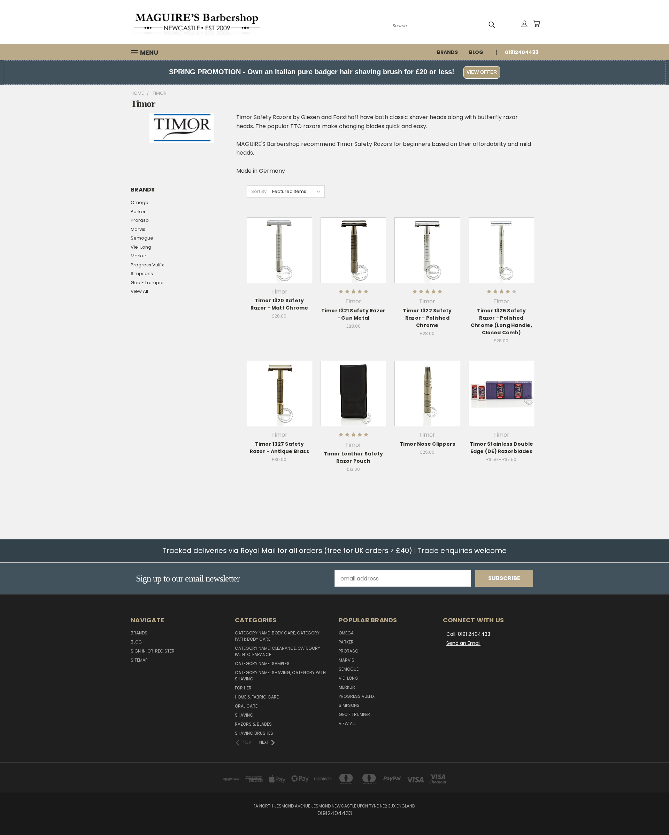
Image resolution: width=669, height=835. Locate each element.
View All (139, 291)
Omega (139, 202)
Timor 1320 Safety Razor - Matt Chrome (279, 304)
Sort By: (259, 191)
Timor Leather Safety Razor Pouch (353, 457)
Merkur (138, 255)
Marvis (138, 229)
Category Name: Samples (262, 663)
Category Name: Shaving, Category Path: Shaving (281, 676)
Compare (277, 249)
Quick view (279, 234)
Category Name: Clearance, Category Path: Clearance (277, 651)
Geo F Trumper (147, 282)
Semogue (142, 238)
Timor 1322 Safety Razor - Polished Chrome (427, 318)
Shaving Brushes (254, 733)
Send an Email (463, 643)
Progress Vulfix (147, 265)
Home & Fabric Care (257, 697)
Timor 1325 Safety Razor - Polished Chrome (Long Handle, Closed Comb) (501, 321)
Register (165, 651)
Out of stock (279, 263)
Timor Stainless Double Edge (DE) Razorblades (501, 447)
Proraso (140, 220)
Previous (649, 813)
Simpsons (142, 273)
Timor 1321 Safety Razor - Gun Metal (353, 314)
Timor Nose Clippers (427, 443)
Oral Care (246, 706)
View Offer (482, 72)
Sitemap (139, 660)
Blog (476, 52)
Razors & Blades (253, 724)
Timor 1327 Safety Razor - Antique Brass (279, 447)
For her (243, 688)
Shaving (244, 715)
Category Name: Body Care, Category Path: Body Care (277, 636)
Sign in (139, 651)
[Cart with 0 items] (536, 23)
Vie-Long (141, 247)
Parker (138, 211)
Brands (447, 52)
